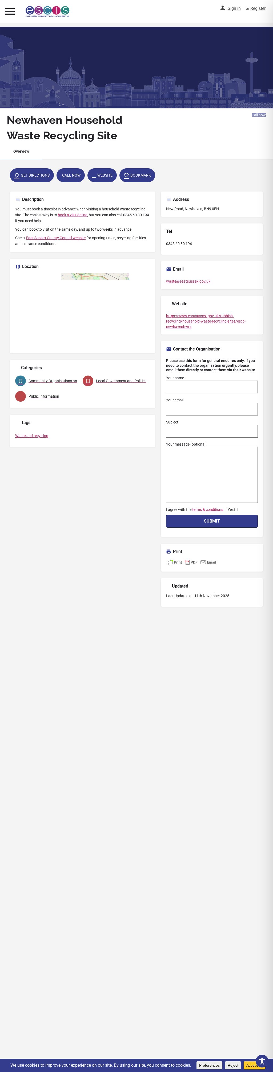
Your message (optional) (186, 444)
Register (258, 8)
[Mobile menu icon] (9, 11)
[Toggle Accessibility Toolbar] (262, 1061)
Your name (175, 378)
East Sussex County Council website (56, 238)
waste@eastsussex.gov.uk (188, 281)
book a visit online (72, 215)
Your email (174, 400)
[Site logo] (48, 11)
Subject (172, 422)
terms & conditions (207, 509)
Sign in (234, 8)
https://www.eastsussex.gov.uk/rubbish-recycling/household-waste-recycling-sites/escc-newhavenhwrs (206, 321)
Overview (21, 151)
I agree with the (200, 509)
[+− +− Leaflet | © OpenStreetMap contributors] (82, 310)
